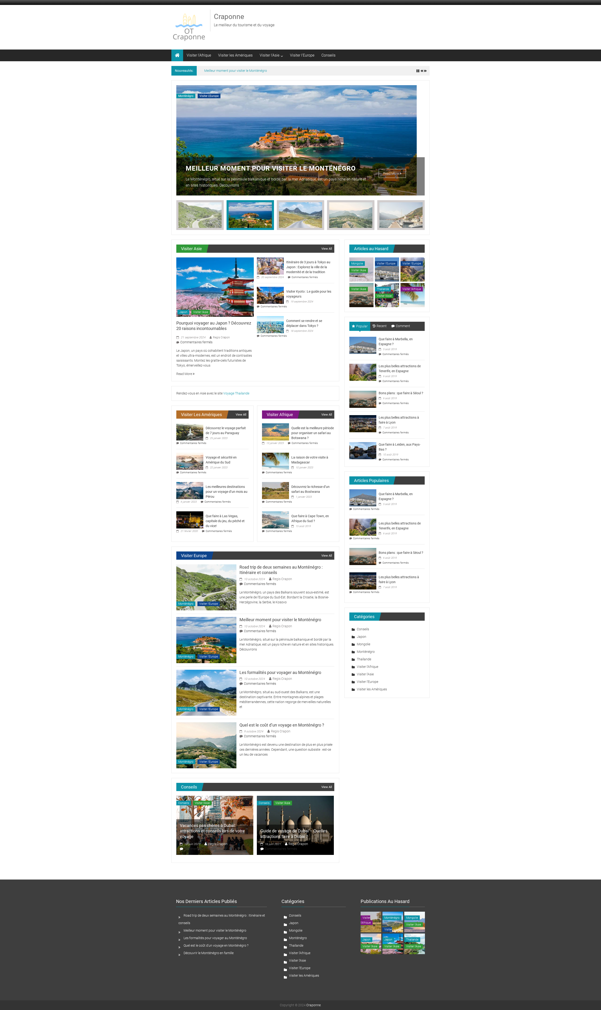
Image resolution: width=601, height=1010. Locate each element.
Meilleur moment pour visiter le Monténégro (235, 71)
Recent (382, 326)
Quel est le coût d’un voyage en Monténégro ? (281, 725)
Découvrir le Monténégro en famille (209, 953)
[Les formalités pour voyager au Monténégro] (206, 692)
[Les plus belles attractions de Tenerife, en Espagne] (362, 372)
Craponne (229, 16)
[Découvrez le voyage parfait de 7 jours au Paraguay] (189, 431)
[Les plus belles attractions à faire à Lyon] (362, 423)
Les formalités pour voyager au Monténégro (270, 168)
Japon (183, 312)
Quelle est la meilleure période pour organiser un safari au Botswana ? (312, 433)
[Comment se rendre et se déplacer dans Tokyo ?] (270, 324)
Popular (362, 326)
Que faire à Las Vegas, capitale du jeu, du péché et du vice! (225, 521)
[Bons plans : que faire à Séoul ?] (362, 399)
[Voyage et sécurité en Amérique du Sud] (189, 461)
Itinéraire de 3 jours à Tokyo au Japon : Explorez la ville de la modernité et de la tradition (308, 267)
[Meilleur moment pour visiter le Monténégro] (206, 640)
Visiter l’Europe (302, 55)
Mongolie (357, 263)
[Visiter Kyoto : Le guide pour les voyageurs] (270, 295)
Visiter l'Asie (200, 312)
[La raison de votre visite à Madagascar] (275, 461)
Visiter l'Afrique (411, 289)
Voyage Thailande (236, 393)
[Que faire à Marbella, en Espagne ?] (362, 345)
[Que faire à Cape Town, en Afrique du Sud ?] (275, 519)
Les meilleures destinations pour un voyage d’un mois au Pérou (226, 491)
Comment (403, 326)
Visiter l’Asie (269, 55)
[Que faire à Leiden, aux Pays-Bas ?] (362, 450)
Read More (391, 173)
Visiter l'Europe (209, 96)
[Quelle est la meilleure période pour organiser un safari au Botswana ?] (275, 431)
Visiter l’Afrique (199, 55)
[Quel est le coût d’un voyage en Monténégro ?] (206, 745)
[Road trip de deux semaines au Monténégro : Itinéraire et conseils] (206, 587)
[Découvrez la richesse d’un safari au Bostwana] (275, 490)
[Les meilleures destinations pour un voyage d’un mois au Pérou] (189, 490)
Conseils (328, 55)
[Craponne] (177, 55)
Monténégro (185, 96)
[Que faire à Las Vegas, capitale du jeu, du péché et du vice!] (189, 519)
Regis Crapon (221, 337)
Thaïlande (383, 289)
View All (326, 248)
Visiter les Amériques (235, 55)
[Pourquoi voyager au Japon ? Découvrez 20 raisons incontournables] (215, 287)
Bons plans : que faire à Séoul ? (401, 393)
